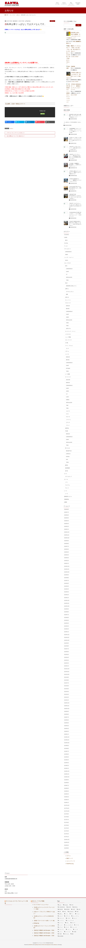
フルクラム (67, 485)
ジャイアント (61, 920)
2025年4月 (66, 554)
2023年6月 (66, 617)
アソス (66, 913)
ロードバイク (68, 376)
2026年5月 (66, 517)
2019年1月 (66, 768)
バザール (67, 351)
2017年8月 (66, 816)
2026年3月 (66, 523)
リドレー (68, 425)
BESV (66, 240)
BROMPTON (68, 450)
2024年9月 (66, 574)
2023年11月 (66, 603)
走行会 (66, 470)
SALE (74, 41)
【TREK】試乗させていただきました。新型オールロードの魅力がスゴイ (75, 172)
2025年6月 (66, 549)
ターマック (61, 922)
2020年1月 (66, 734)
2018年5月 (66, 791)
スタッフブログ (75, 56)
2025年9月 (66, 540)
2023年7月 (66, 614)
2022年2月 (66, 663)
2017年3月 (66, 830)
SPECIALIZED (69, 277)
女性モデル (68, 328)
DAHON (67, 456)
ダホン (67, 922)
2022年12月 (66, 634)
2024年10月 (66, 572)
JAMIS (66, 254)
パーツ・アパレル (69, 345)
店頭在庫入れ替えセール (71, 285)
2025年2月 (66, 560)
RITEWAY (68, 368)
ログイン (68, 855)
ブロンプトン (61, 929)
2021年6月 (66, 685)
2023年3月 (66, 626)
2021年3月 (66, 694)
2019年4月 (66, 759)
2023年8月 (66, 611)
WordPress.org (70, 863)
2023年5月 (66, 620)
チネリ (67, 413)
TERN (67, 322)
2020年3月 (66, 728)
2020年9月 (66, 711)
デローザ (68, 416)
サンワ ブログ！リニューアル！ (41, 904)
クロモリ (69, 918)
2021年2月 (66, 697)
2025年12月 (66, 532)
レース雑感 (67, 374)
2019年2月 (66, 765)
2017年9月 (66, 813)
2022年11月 (66, 637)
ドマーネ (77, 924)
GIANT (67, 271)
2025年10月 (66, 537)
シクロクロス (68, 334)
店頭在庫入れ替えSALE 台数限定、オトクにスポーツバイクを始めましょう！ (75, 116)
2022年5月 (66, 654)
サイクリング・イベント (70, 331)
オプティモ (67, 916)
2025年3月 (66, 557)
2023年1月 (66, 631)
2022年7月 (66, 648)
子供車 (66, 431)
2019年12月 (66, 737)
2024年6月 (66, 583)
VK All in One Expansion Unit (47, 944)
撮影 (73, 933)
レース (65, 490)
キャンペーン (68, 300)
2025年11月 (66, 535)
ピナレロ (68, 422)
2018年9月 (66, 779)
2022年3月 (66, 660)
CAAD (72, 904)
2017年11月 (66, 808)
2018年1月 (66, 802)
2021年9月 (66, 677)
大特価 (75, 931)
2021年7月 (66, 682)
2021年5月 (66, 688)
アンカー (66, 246)
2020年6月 (66, 720)
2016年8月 (66, 848)
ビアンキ (60, 927)
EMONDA (68, 909)
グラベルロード (67, 248)
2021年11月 (66, 671)
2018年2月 (66, 799)
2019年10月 (66, 742)
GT (66, 274)
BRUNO (67, 308)
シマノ (66, 482)
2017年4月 (66, 828)
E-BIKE (65, 237)
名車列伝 (67, 428)
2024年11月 (66, 569)
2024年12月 (66, 566)
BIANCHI (68, 305)
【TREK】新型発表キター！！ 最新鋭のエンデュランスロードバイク (75, 180)
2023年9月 (66, 609)
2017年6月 (66, 822)
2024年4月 (66, 589)
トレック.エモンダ (69, 924)
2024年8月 (66, 577)
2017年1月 (66, 836)
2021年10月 (66, 674)
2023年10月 (66, 606)
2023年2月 (66, 628)
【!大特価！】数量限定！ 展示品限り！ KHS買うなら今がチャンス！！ (75, 165)
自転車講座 (67, 468)
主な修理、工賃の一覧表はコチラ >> (15, 103)
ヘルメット (69, 929)
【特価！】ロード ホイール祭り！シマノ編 (44, 920)
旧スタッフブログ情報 (38, 901)
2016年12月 (66, 839)
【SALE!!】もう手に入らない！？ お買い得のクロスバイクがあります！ (75, 148)
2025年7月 (66, 546)
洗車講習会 (66, 499)
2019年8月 (66, 748)
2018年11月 (66, 774)
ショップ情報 (68, 337)
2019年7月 (66, 751)
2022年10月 (66, 640)
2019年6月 (66, 754)
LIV (66, 393)
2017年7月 (66, 819)
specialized (71, 911)
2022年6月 (66, 651)
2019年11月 (66, 739)
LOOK (67, 396)
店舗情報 (73, 66)
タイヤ (67, 348)
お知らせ (52, 21)
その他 (66, 342)
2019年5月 (66, 757)
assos (60, 904)
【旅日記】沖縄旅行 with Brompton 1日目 (44, 935)
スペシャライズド (70, 920)
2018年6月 (66, 788)
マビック (67, 487)
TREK (67, 280)
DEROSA (76, 907)
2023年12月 (66, 600)
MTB (66, 265)
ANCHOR (68, 379)
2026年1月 (66, 529)
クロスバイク (68, 302)
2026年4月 (66, 520)
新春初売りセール (68, 496)
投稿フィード (69, 858)
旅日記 (66, 465)
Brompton (66, 904)
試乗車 (65, 502)
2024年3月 (66, 591)
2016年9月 (66, 845)
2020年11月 (66, 705)
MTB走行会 (36, 923)
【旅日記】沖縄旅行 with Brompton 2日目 (44, 933)
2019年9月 (66, 745)
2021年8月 (66, 680)
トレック (60, 924)
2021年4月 (66, 691)
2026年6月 (66, 515)
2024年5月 (66, 586)
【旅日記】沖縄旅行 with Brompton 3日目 (44, 930)
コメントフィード (70, 861)
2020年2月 (66, 731)
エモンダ (60, 916)
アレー (72, 913)
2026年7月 (66, 512)
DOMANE (61, 909)
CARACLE (68, 453)
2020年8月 (66, 714)
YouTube (66, 243)
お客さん (67, 288)
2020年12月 (66, 702)
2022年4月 (66, 657)
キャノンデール (76, 916)
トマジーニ (68, 419)
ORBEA (67, 399)
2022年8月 (66, 645)
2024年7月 (66, 580)
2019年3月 (66, 762)
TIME (67, 405)
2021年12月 (66, 668)
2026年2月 (66, 526)
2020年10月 (66, 708)
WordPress (31, 944)
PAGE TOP (83, 918)
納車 (67, 294)
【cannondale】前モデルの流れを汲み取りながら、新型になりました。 (75, 188)
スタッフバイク (68, 339)
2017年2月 (66, 833)
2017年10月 (66, 811)
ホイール (66, 479)
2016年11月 (66, 842)
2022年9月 (66, 643)
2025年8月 (66, 543)
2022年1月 (66, 665)
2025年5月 (66, 552)
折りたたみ (67, 448)
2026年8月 (66, 509)
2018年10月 (66, 776)
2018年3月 (66, 796)
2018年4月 (66, 794)
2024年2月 (66, 594)
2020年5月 (66, 722)
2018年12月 (66, 771)
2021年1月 (66, 700)
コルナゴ (68, 411)
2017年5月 (66, 825)
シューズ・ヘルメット (69, 257)
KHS (67, 459)
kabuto (66, 260)
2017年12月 (66, 805)
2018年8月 (66, 782)
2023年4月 (66, 623)
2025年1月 (66, 563)
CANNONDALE (68, 251)
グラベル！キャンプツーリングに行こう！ (16, 132)
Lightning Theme (38, 944)
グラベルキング (68, 476)
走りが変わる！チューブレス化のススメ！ (16, 136)
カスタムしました (70, 291)
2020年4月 (66, 725)
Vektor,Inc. (55, 944)
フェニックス (74, 927)
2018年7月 (66, 785)
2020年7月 (66, 717)
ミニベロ (67, 354)
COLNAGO (66, 234)
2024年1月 (66, 597)
